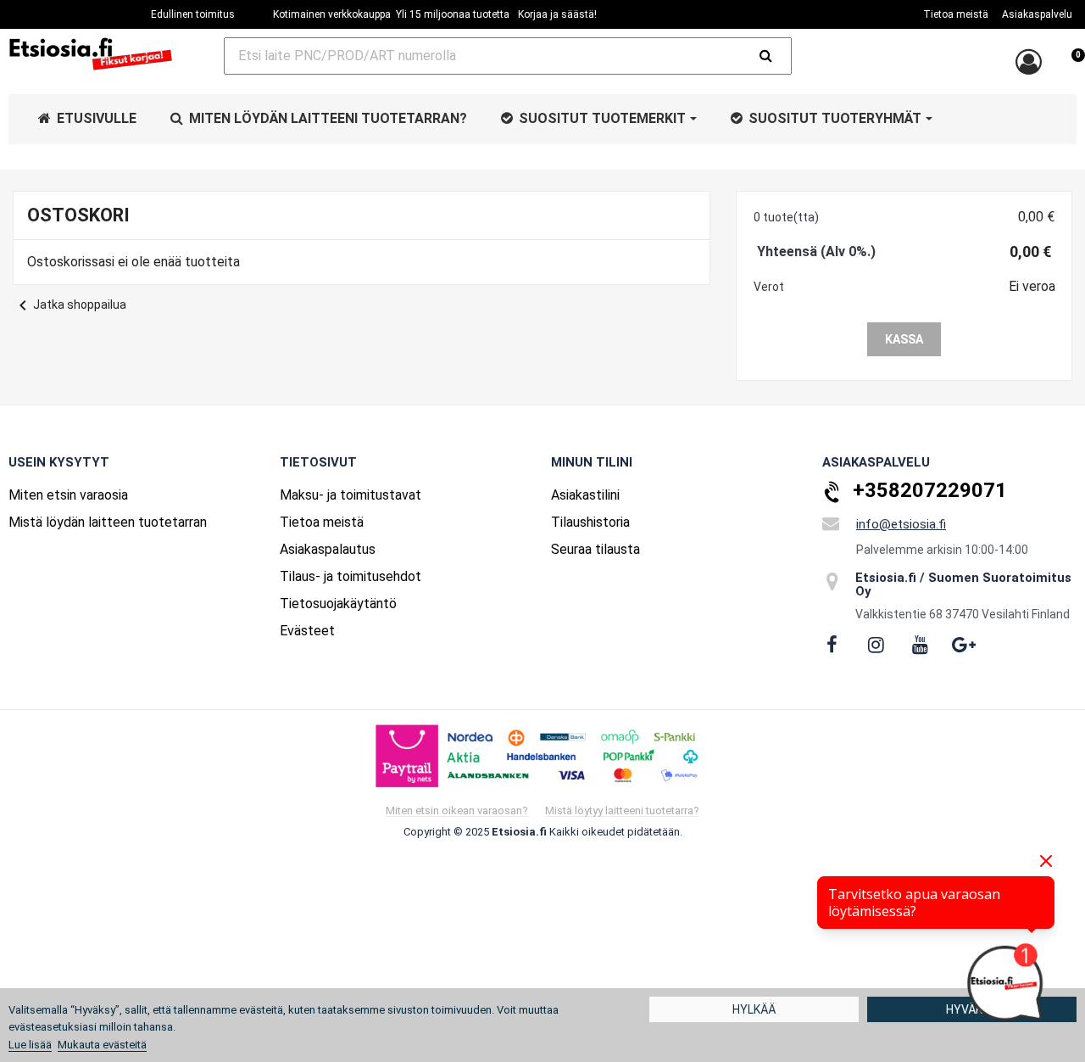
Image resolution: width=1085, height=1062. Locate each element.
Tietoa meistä (322, 522)
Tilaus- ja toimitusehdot (350, 576)
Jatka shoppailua (69, 304)
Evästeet (307, 631)
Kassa (904, 339)
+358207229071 (930, 490)
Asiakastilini (585, 495)
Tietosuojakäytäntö (338, 603)
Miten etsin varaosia (68, 495)
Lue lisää (30, 1044)
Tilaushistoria (590, 522)
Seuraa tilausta (595, 549)
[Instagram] (875, 644)
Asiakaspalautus (328, 549)
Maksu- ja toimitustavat (350, 495)
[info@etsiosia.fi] (830, 523)
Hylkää (754, 1009)
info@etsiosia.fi (901, 524)
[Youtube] (919, 644)
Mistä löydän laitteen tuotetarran (107, 522)
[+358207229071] (832, 492)
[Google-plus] (963, 644)
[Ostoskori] (1072, 64)
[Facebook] (831, 644)
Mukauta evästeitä (102, 1044)
